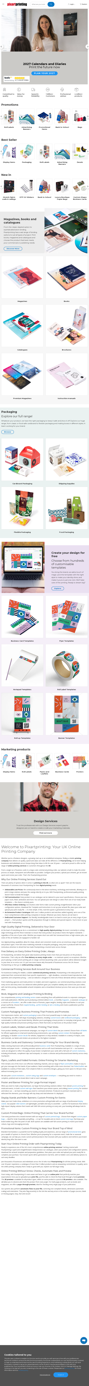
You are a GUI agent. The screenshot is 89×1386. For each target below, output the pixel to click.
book (51, 1000)
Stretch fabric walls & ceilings (9, 198)
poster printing (77, 1086)
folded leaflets (79, 1066)
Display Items (9, 162)
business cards (45, 1046)
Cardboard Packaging (22, 484)
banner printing (73, 1088)
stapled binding (29, 1005)
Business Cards (62, 772)
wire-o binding (55, 1005)
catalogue (82, 1000)
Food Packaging (66, 532)
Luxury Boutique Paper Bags (62, 198)
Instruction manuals (67, 398)
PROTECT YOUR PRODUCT (44, 73)
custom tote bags (67, 1119)
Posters (79, 772)
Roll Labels (9, 127)
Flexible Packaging (22, 532)
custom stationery (78, 1051)
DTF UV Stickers (27, 197)
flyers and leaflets (67, 1064)
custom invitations (18, 1076)
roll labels (83, 1030)
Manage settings (45, 1375)
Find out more (45, 833)
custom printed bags (52, 1116)
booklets (16, 1002)
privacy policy (69, 1368)
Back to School (62, 127)
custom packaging (29, 1015)
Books (67, 301)
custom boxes (56, 1018)
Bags (80, 127)
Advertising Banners (27, 128)
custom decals (22, 1035)
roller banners (21, 1104)
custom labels (52, 1030)
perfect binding (41, 1005)
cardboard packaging (72, 1018)
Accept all (61, 1375)
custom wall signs (26, 1088)
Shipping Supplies (67, 484)
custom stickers (64, 1033)
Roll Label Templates (66, 690)
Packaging (26, 162)
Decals (80, 162)
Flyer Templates (66, 641)
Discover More (13, 249)
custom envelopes (50, 1076)
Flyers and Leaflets (44, 773)
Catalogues (22, 350)
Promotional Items (44, 128)
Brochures (66, 350)
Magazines (22, 301)
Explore (57, 588)
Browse (7, 432)
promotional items (75, 1132)
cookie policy (23, 1370)
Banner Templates (66, 738)
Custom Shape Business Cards (80, 198)
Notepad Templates (22, 690)
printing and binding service (26, 997)
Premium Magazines (22, 398)
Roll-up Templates (22, 738)
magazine (65, 1000)
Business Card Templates (22, 641)
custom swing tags (33, 1076)
